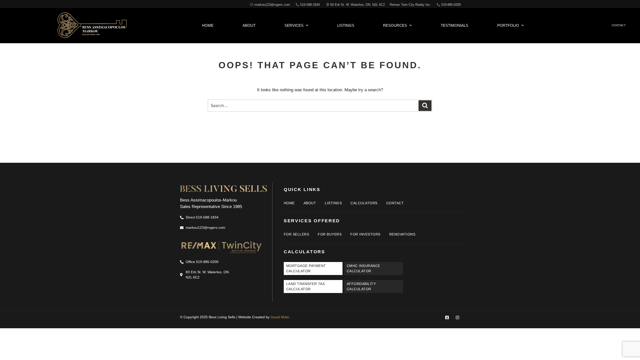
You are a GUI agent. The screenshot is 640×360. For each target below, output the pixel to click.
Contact (395, 203)
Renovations (402, 234)
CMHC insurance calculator (363, 268)
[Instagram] (458, 318)
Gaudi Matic (280, 317)
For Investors (365, 234)
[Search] (425, 105)
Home (208, 25)
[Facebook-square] (447, 318)
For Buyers (330, 234)
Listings (345, 25)
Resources (395, 25)
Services (294, 25)
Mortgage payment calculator (306, 268)
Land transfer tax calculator (305, 286)
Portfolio (508, 25)
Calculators (364, 203)
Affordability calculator (361, 286)
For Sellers (296, 234)
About (249, 25)
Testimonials (454, 25)
